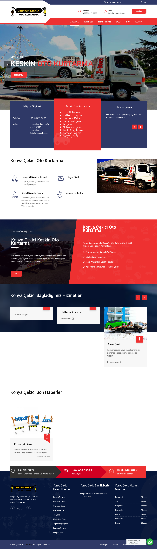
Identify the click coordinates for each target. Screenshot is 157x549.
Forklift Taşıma (59, 497)
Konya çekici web (23, 444)
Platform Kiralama (71, 312)
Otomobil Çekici (59, 506)
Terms (115, 544)
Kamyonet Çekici (59, 510)
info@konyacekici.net (116, 13)
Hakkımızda (88, 22)
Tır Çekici (56, 515)
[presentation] (7, 64)
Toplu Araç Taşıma (60, 524)
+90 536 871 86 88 (90, 13)
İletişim (139, 11)
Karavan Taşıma (59, 528)
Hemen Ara (18, 75)
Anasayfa (74, 22)
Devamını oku (19, 315)
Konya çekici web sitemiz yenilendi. (93, 494)
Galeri (118, 22)
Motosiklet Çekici (59, 519)
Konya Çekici (114, 344)
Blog (128, 22)
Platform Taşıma (59, 502)
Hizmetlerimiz (104, 22)
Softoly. (29, 544)
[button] (17, 274)
